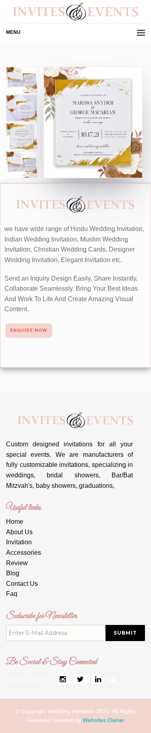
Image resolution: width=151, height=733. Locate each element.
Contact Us (22, 583)
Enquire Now (29, 330)
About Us (19, 532)
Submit (125, 633)
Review (17, 563)
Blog (12, 573)
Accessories (23, 552)
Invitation (19, 542)
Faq (11, 593)
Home (14, 521)
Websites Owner (103, 720)
